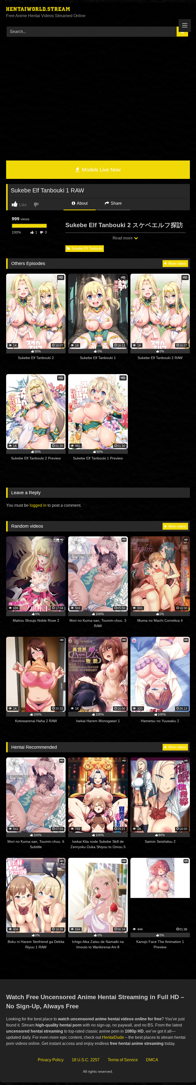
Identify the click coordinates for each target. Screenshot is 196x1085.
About (82, 203)
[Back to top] (180, 1070)
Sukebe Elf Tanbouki (87, 248)
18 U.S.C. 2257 (86, 1060)
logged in (38, 505)
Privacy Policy (51, 1060)
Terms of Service (123, 1060)
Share (116, 203)
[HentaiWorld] (98, 10)
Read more (123, 238)
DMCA (152, 1060)
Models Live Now (100, 169)
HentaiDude (113, 1037)
